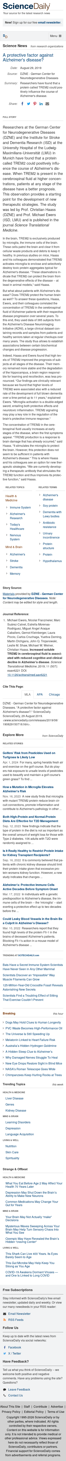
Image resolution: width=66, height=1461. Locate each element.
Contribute (40, 1406)
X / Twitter (14, 1353)
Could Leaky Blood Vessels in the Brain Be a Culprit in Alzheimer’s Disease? (32, 921)
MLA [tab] (28, 694)
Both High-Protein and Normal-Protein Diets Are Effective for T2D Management (30, 819)
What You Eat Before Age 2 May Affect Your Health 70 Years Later (34, 1185)
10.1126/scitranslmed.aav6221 (27, 675)
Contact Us (15, 1395)
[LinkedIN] (41, 104)
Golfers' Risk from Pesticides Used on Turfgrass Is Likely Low (29, 755)
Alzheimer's (17, 554)
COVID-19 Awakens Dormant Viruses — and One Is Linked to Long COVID (32, 1273)
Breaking (9, 1013)
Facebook (14, 1347)
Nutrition (11, 1146)
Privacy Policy (11, 1412)
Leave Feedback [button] (19, 1389)
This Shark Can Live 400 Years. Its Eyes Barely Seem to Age (32, 1255)
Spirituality (12, 1158)
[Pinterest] (35, 104)
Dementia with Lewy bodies (52, 514)
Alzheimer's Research (17, 516)
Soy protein (50, 505)
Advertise (57, 1406)
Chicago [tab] (54, 694)
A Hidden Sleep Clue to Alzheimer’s (29, 1051)
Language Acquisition (20, 1134)
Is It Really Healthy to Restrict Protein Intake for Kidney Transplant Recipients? (33, 853)
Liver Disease (14, 1098)
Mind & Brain (14, 547)
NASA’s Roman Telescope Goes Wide (30, 1069)
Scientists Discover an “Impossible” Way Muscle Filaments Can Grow (29, 977)
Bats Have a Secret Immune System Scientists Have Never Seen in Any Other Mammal (33, 967)
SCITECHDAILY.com (28, 955)
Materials (9, 594)
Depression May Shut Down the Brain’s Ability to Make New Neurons (31, 1194)
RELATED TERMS (47, 487)
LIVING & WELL (11, 1140)
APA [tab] (40, 694)
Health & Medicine (11, 498)
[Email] (47, 104)
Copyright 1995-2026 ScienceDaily (29, 1417)
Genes (10, 1104)
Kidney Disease (16, 1110)
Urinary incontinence (51, 535)
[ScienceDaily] (26, 6)
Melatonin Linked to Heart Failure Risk (30, 1040)
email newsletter (49, 22)
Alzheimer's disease (50, 497)
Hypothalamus (52, 561)
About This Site (10, 1406)
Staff (27, 1406)
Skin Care (12, 1152)
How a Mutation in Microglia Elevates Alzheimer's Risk (28, 789)
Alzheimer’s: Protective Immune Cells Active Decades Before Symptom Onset (30, 887)
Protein (47, 554)
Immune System (20, 507)
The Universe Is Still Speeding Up (28, 1034)
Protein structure (48, 546)
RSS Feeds (15, 1320)
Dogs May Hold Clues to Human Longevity (33, 1022)
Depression (13, 1128)
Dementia (16, 567)
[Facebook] (22, 104)
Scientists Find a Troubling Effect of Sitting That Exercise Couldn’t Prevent (30, 997)
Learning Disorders (18, 1122)
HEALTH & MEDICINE (14, 1092)
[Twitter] (28, 104)
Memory (15, 573)
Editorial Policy (34, 1412)
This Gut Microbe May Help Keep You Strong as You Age (30, 1264)
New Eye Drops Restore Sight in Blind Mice (34, 1063)
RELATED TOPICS (15, 487)
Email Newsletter (19, 1313)
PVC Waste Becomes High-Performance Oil (34, 1028)
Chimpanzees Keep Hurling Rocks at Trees (34, 1075)
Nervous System (15, 537)
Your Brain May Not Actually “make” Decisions (29, 1218)
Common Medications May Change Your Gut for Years (32, 1203)
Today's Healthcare (17, 526)
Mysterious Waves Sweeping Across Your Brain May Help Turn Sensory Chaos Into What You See (33, 1229)
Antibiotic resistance (49, 524)
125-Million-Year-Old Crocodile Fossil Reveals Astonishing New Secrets (33, 987)
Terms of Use (55, 1412)
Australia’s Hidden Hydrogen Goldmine (31, 1046)
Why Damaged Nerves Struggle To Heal (32, 1057)
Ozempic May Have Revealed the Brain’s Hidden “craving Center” (32, 1240)
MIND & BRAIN (10, 1116)
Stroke (14, 561)
